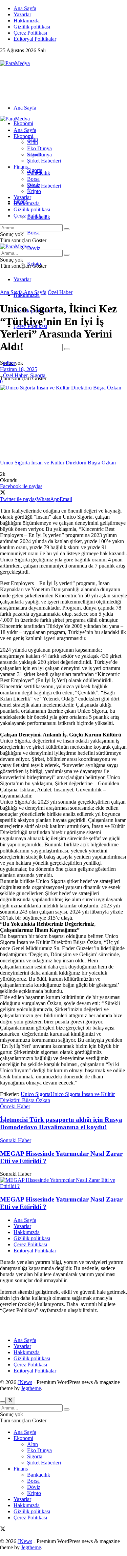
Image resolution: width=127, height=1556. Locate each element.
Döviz (33, 248)
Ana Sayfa (25, 8)
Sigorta (34, 154)
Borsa (33, 232)
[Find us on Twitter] (2, 57)
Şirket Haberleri (44, 186)
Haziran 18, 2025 (18, 369)
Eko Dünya (39, 148)
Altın (32, 142)
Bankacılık (38, 173)
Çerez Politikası (30, 33)
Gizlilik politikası (32, 27)
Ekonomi (23, 123)
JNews (25, 1382)
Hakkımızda (27, 20)
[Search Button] (66, 349)
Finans (21, 167)
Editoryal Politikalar (35, 39)
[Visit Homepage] (15, 63)
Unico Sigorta (35, 1094)
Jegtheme (31, 1388)
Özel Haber (60, 292)
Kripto (34, 191)
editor (9, 363)
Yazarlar (22, 14)
